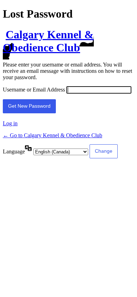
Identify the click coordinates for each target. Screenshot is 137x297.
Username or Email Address (34, 90)
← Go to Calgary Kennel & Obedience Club (52, 135)
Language (14, 151)
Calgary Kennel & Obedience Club (48, 41)
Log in (10, 123)
